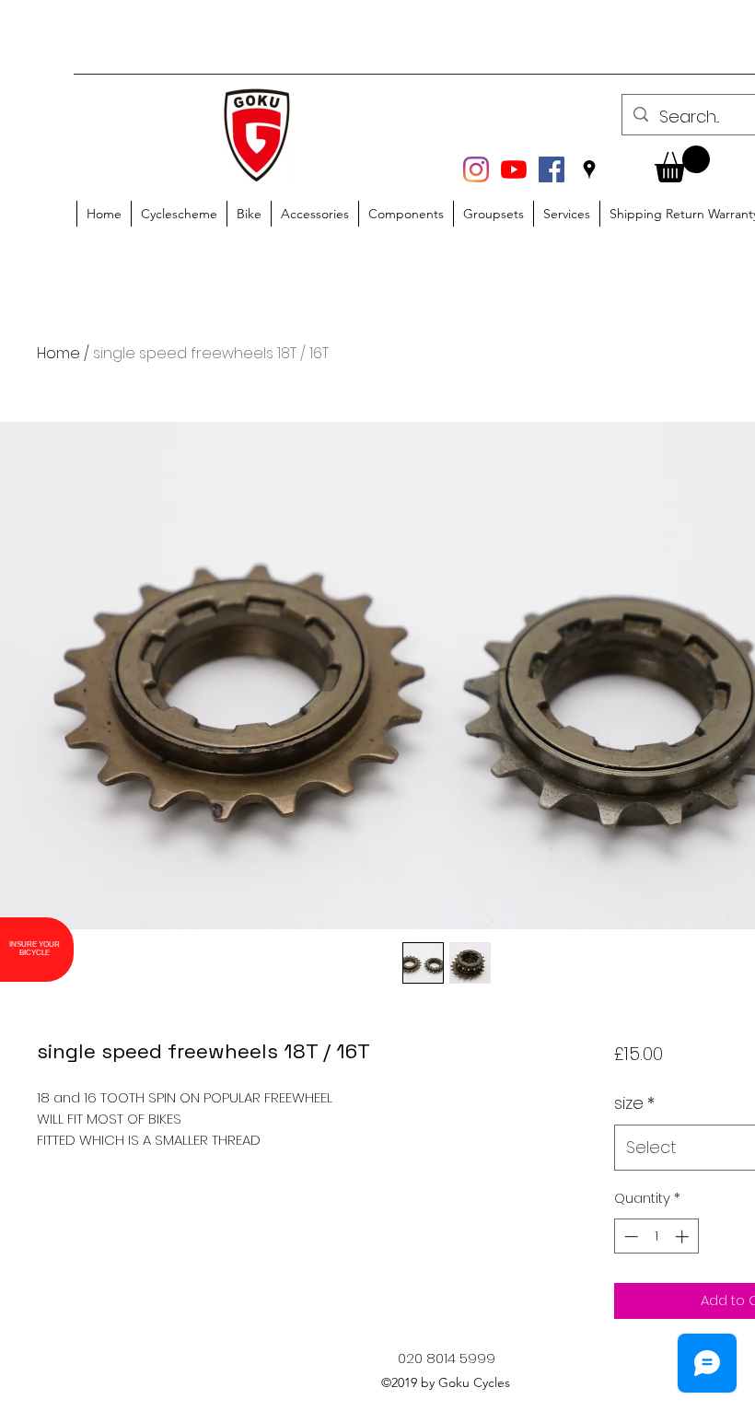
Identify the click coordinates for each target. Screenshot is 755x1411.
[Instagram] (476, 169)
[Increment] (683, 1236)
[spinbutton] (656, 1236)
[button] (682, 164)
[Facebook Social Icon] (551, 169)
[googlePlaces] (589, 169)
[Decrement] (629, 1236)
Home (58, 353)
